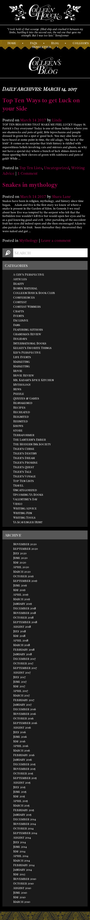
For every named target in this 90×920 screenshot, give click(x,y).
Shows (18, 426)
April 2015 (20, 801)
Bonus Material (25, 288)
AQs (33, 43)
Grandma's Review (27, 334)
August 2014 (22, 837)
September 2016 (25, 723)
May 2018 (19, 636)
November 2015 (24, 769)
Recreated (21, 412)
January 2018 (22, 654)
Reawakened (22, 403)
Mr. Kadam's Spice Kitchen (33, 380)
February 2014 (24, 865)
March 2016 (21, 750)
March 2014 (21, 860)
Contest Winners (27, 306)
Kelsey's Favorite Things (32, 348)
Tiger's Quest (23, 467)
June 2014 (20, 847)
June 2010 (20, 892)
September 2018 (25, 622)
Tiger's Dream (24, 458)
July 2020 (20, 553)
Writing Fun (22, 513)
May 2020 (19, 562)
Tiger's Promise (25, 462)
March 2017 (21, 695)
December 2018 (24, 608)
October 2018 (23, 617)
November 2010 (24, 879)
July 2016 (19, 732)
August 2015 (21, 782)
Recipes (19, 407)
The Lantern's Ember (29, 439)
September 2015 (25, 778)
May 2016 (19, 741)
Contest (20, 302)
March (25, 120)
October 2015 (23, 773)
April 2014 (20, 856)
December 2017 (24, 659)
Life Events (22, 357)
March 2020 (22, 571)
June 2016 (20, 737)
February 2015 (23, 810)
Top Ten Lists (30, 168)
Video (17, 504)
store (18, 430)
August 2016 (22, 727)
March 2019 (21, 599)
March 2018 (21, 645)
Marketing (21, 361)
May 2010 (19, 897)
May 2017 (19, 686)
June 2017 (20, 681)
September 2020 (25, 549)
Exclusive (20, 320)
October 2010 (23, 883)
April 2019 (20, 594)
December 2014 (24, 819)
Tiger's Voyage (24, 476)
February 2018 (24, 649)
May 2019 (19, 590)
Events (18, 316)
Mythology (28, 240)
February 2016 (24, 755)
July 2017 (19, 677)
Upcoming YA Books (28, 494)
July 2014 (19, 842)
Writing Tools (24, 517)
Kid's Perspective (27, 352)
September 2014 (25, 833)
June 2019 (20, 585)
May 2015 (19, 796)
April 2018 (20, 640)
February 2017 (23, 700)
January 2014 (22, 869)
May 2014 (19, 851)
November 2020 (25, 544)
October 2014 (23, 828)
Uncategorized (56, 168)
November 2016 (24, 714)
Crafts (18, 311)
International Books (29, 343)
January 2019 (22, 604)
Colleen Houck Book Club (34, 293)
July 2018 (19, 631)
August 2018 (22, 626)
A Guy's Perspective (28, 274)
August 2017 (22, 672)
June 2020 (20, 558)
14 (34, 120)
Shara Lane (61, 197)
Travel (18, 485)
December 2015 (24, 764)
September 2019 (25, 581)
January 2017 (22, 704)
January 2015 (22, 814)
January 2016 (22, 759)
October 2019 (23, 576)
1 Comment (28, 173)
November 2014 (24, 824)
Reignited (21, 416)
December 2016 (24, 709)
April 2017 (20, 691)
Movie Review (23, 375)
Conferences (24, 297)
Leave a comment (56, 240)
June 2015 (19, 792)
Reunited (20, 421)
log (55, 43)
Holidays (20, 339)
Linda (57, 120)
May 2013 (19, 874)
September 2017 (25, 668)
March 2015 (21, 805)
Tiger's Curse (23, 449)
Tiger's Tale (22, 472)
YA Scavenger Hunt (27, 522)
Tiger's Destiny (25, 453)
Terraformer (23, 435)
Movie (17, 371)
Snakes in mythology (30, 184)
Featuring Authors (28, 329)
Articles (20, 279)
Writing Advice (25, 508)
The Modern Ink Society (32, 444)
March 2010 (21, 902)
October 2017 (23, 663)
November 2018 (24, 613)
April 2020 (21, 567)
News (17, 389)
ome (11, 43)
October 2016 (23, 718)
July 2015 (19, 787)
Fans (16, 325)
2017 (41, 120)
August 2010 (22, 888)
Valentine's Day (25, 499)
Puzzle (18, 394)
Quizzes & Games (26, 398)
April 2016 (20, 746)
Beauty (18, 284)
